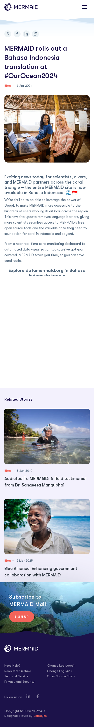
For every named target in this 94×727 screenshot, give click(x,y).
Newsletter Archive (17, 671)
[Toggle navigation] (85, 7)
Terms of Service (16, 676)
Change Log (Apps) (61, 665)
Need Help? (12, 665)
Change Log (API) (59, 671)
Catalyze (40, 715)
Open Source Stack (61, 676)
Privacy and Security (19, 681)
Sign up (21, 616)
